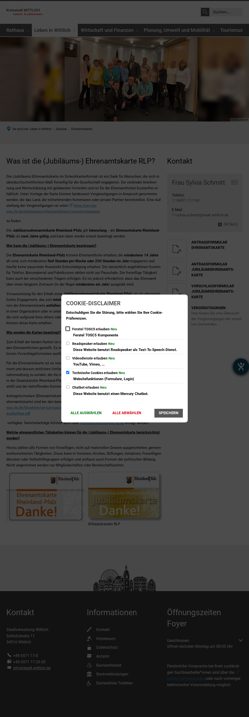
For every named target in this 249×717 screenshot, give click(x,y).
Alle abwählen (126, 413)
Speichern (168, 413)
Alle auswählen (86, 413)
